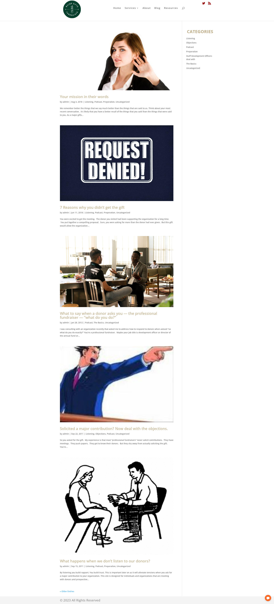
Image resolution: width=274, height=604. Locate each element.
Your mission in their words (84, 96)
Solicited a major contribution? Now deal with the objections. (114, 428)
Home (117, 8)
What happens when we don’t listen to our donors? (105, 561)
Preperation (109, 101)
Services (130, 8)
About (147, 8)
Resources (171, 8)
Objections (100, 433)
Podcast (98, 101)
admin (66, 101)
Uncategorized (123, 101)
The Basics (99, 322)
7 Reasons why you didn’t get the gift (92, 207)
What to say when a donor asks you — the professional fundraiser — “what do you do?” (108, 315)
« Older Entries (67, 591)
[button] (268, 598)
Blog (157, 8)
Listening (89, 101)
